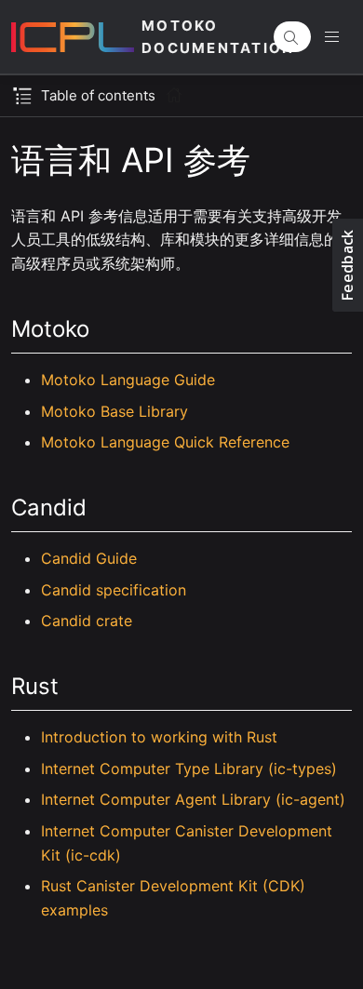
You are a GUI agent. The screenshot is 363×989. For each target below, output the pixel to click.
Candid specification (113, 590)
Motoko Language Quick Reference (165, 442)
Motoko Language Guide (128, 379)
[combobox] (292, 36)
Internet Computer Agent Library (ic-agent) (193, 799)
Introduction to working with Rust (159, 737)
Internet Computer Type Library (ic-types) (189, 768)
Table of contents (98, 95)
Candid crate (86, 620)
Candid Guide (89, 558)
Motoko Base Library (114, 411)
